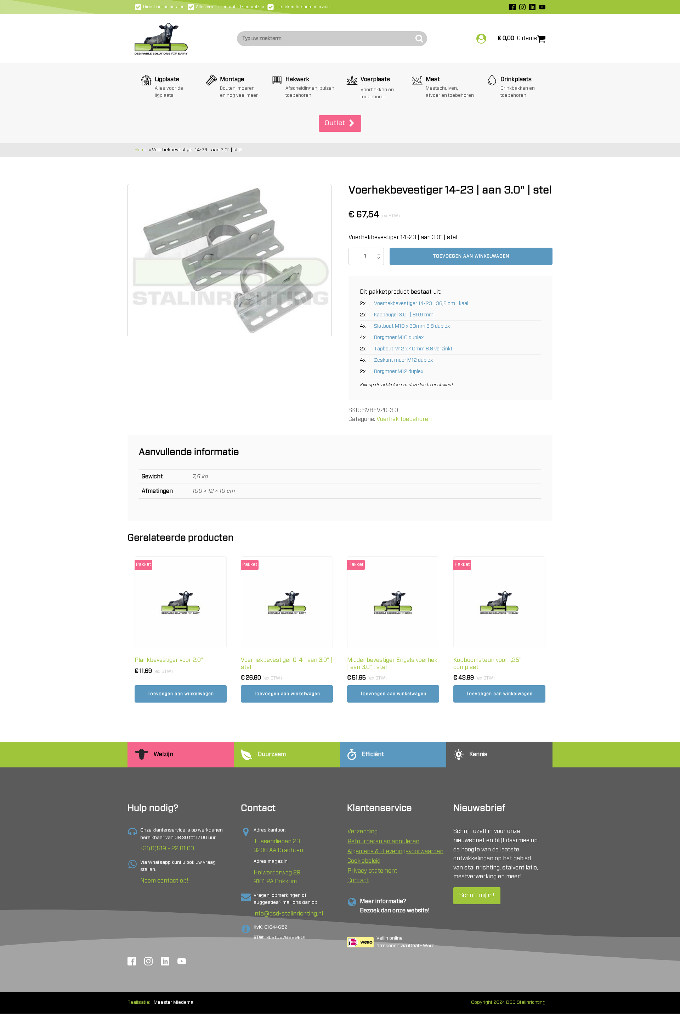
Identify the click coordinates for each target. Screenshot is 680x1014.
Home (141, 150)
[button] (340, 123)
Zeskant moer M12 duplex (403, 360)
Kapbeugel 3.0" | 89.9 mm (404, 314)
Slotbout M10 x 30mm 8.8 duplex (412, 326)
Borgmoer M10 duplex (399, 337)
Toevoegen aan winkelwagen (471, 256)
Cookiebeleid (363, 861)
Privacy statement (372, 871)
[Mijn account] (481, 39)
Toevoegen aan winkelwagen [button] (181, 694)
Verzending (362, 831)
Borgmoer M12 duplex (398, 371)
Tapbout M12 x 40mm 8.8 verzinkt (413, 348)
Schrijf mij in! (476, 895)
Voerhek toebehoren (404, 419)
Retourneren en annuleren (383, 841)
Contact (358, 880)
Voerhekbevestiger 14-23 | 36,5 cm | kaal (421, 303)
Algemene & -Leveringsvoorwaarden (395, 851)
